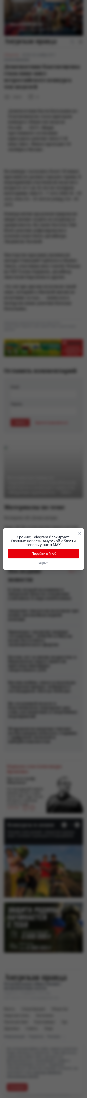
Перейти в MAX (44, 553)
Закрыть (43, 563)
